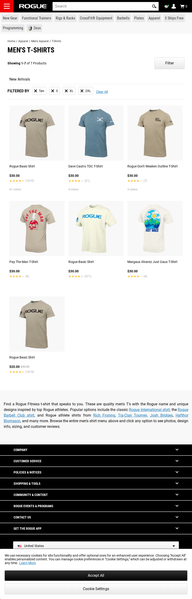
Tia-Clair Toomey (132, 415)
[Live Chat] (167, 6)
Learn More (27, 563)
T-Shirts (56, 41)
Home (11, 41)
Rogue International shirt (149, 409)
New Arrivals (19, 79)
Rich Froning (104, 415)
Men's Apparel (40, 41)
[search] (105, 6)
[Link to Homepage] (33, 6)
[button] (154, 6)
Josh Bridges (161, 415)
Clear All (102, 92)
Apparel (23, 41)
